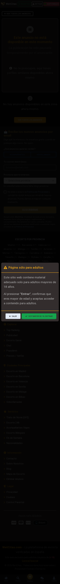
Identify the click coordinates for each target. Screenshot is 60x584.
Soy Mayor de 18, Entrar (40, 316)
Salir (14, 316)
